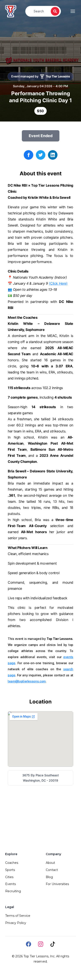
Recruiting (13, 891)
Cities (9, 877)
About (50, 863)
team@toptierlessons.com (27, 681)
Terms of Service (17, 916)
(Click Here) (58, 283)
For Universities (57, 884)
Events (10, 884)
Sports (10, 870)
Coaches (11, 863)
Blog (49, 877)
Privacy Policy (15, 923)
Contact (52, 870)
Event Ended (40, 135)
